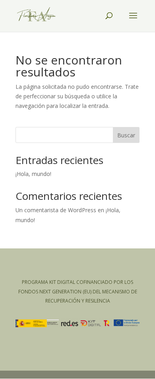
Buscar (126, 135)
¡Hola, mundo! (33, 174)
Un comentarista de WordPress (55, 210)
